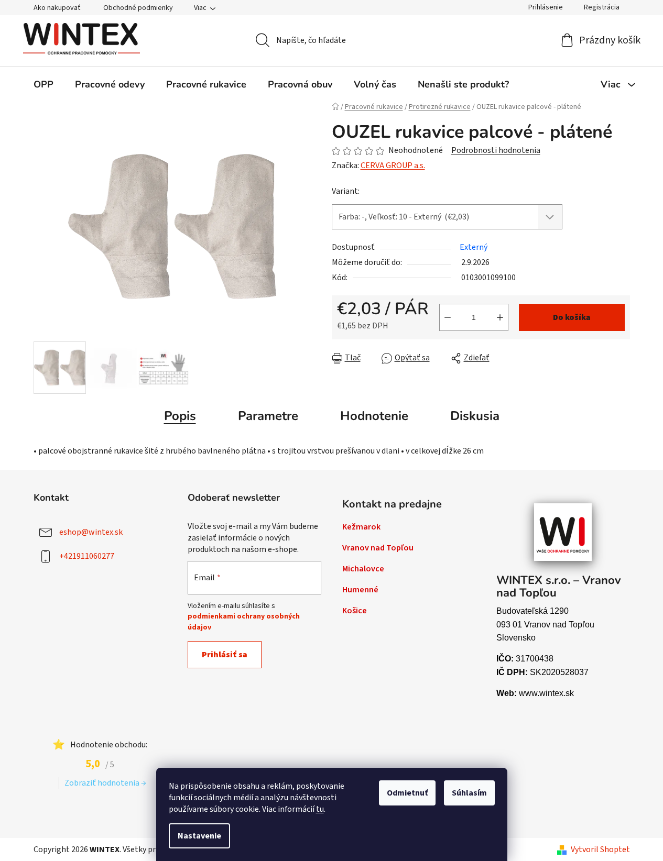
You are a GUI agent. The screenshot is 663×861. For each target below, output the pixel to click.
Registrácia (601, 7)
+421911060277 (86, 555)
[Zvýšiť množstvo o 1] (500, 317)
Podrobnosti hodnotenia (495, 150)
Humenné (360, 589)
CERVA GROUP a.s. (393, 165)
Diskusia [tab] (474, 415)
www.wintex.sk (546, 693)
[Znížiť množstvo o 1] (447, 317)
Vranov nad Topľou (378, 548)
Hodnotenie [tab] (374, 415)
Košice (354, 610)
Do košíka (572, 317)
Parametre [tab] (268, 415)
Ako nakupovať (57, 8)
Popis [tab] (180, 415)
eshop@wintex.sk (91, 531)
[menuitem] (43, 84)
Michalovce (363, 569)
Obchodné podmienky (138, 8)
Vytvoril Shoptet (600, 849)
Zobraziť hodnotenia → (105, 783)
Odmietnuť (407, 793)
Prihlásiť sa (224, 654)
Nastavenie (199, 836)
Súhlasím (469, 793)
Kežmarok (361, 527)
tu (320, 809)
